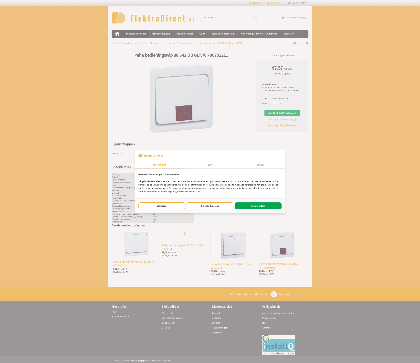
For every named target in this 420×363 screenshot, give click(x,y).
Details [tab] (260, 164)
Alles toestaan (258, 205)
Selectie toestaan (210, 205)
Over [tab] (210, 164)
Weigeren (162, 205)
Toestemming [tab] (159, 164)
